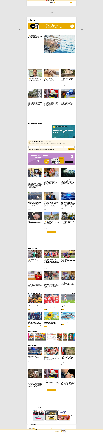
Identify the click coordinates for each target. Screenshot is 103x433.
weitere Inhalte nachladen (51, 231)
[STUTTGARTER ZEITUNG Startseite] (51, 2)
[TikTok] (61, 428)
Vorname (41, 145)
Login (74, 2)
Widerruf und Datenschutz (51, 149)
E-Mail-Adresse (66, 145)
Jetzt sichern (57, 431)
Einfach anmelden (71, 149)
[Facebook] (63, 428)
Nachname (53, 145)
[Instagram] (58, 428)
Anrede (29, 145)
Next (71, 415)
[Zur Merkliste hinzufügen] (58, 86)
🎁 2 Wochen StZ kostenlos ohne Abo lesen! (51, 0)
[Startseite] (29, 424)
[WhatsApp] (59, 428)
